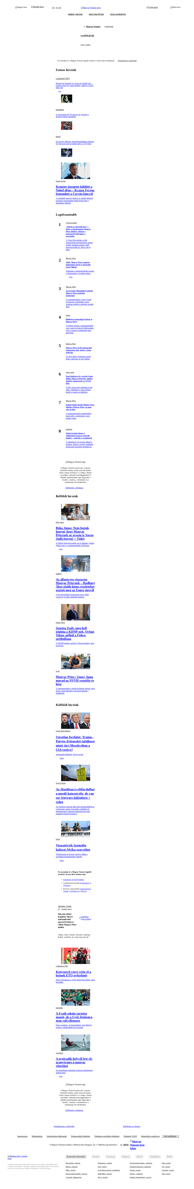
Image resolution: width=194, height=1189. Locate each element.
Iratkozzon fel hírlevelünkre (73, 880)
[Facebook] (66, 896)
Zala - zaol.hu (166, 1174)
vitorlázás (59, 1053)
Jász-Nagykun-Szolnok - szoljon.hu (141, 1163)
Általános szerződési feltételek (106, 1136)
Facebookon (84, 883)
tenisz (58, 137)
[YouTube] (85, 896)
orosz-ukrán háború (63, 731)
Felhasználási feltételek (80, 1136)
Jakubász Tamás (64, 906)
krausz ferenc (61, 181)
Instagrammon (85, 889)
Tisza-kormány (71, 223)
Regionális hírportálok (76, 1156)
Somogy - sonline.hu (136, 1174)
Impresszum (22, 1136)
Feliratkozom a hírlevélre (127, 61)
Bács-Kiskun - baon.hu (73, 1163)
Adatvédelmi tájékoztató (57, 1136)
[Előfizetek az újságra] (152, 8)
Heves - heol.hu (103, 1177)
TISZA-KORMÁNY (118, 14)
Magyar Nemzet (93, 26)
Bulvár (139, 1156)
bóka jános (60, 522)
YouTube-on (74, 891)
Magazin (125, 1156)
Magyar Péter (71, 258)
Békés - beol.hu (70, 1170)
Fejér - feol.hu (102, 1167)
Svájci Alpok (60, 783)
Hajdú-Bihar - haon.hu (105, 1174)
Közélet (96, 1156)
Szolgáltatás (155, 1156)
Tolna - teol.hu (166, 1163)
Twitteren (66, 885)
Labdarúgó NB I (63, 79)
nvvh (58, 671)
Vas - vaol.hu (166, 1167)
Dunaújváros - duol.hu (105, 1163)
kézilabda (60, 110)
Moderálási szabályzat (150, 1136)
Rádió (169, 1156)
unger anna (70, 372)
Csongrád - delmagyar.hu (73, 1177)
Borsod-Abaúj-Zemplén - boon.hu (76, 1174)
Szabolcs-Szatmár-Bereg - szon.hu (140, 1177)
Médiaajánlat (37, 1136)
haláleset (69, 429)
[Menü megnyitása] (175, 8)
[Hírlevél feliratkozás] (61, 896)
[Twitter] (75, 896)
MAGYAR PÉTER (96, 14)
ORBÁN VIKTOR (75, 14)
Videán (65, 891)
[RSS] (90, 896)
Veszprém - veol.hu (168, 1170)
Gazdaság (111, 1156)
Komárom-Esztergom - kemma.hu (140, 1167)
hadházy (59, 574)
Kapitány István (67, 909)
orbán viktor (60, 623)
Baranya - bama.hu (71, 1167)
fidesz (68, 315)
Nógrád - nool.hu (135, 1170)
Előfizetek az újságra (131, 1126)
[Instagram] (70, 896)
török (58, 839)
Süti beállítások (170, 1136)
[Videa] (80, 896)
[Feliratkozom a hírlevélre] (37, 7)
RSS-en (84, 891)
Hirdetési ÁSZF (130, 1136)
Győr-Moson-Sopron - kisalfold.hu (109, 1170)
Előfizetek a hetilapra (74, 488)
